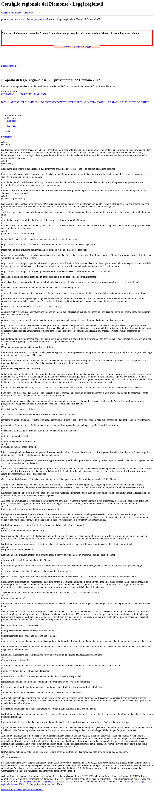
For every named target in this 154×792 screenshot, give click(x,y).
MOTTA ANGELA (97, 102)
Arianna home (17, 19)
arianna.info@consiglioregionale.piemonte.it (22, 789)
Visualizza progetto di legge (77, 46)
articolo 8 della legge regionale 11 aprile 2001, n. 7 (46, 781)
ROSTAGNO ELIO (118, 102)
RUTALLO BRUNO (139, 102)
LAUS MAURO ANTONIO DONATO (47, 102)
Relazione (12, 118)
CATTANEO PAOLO (12, 94)
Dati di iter (12, 121)
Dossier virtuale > (9, 65)
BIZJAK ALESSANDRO (14, 102)
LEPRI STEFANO (77, 102)
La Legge (11, 126)
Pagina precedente (35, 19)
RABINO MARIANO (35, 94)
